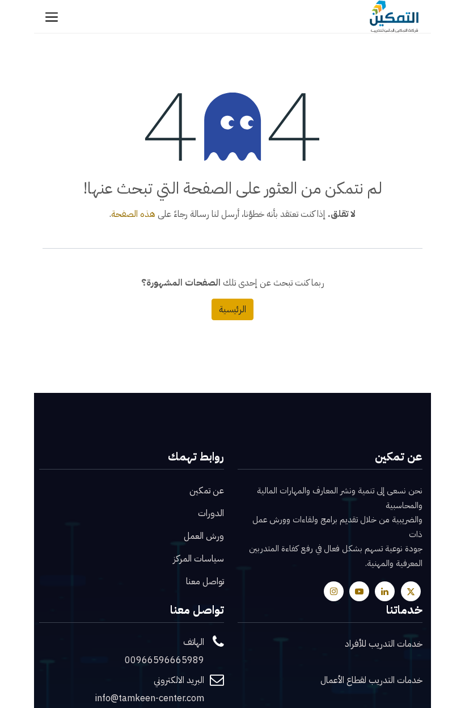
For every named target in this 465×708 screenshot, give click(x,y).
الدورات (211, 513)
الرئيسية (232, 309)
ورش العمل (204, 536)
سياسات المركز (198, 558)
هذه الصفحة (133, 214)
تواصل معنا (205, 581)
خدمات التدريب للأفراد (383, 644)
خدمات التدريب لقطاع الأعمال (371, 680)
